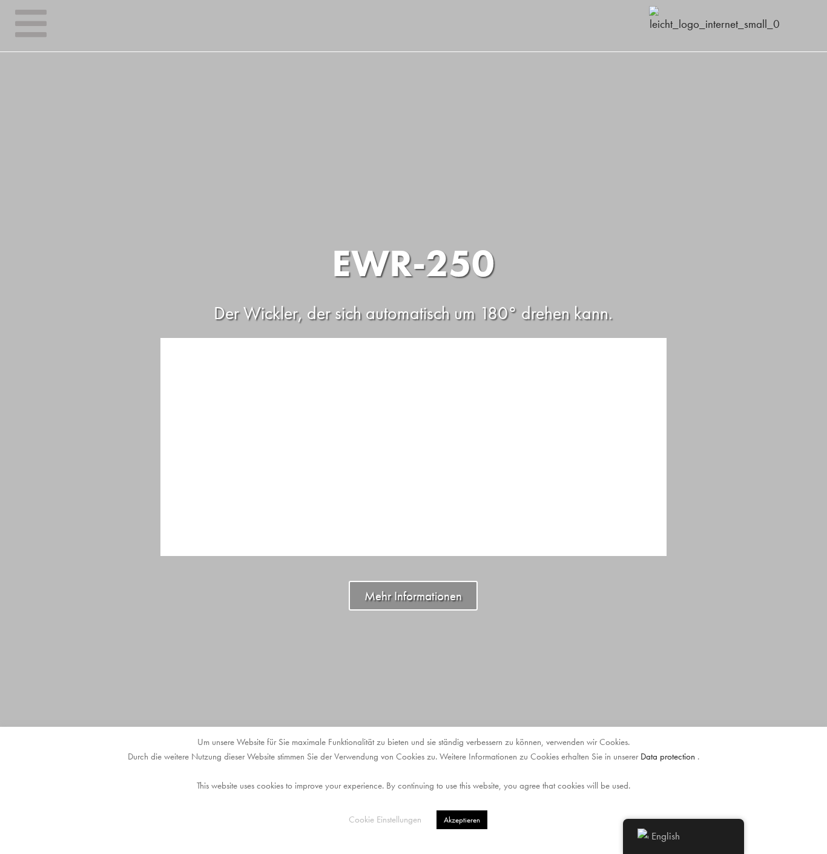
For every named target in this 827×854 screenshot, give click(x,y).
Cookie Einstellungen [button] (385, 819)
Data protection (668, 756)
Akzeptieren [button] (462, 820)
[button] (12, 427)
